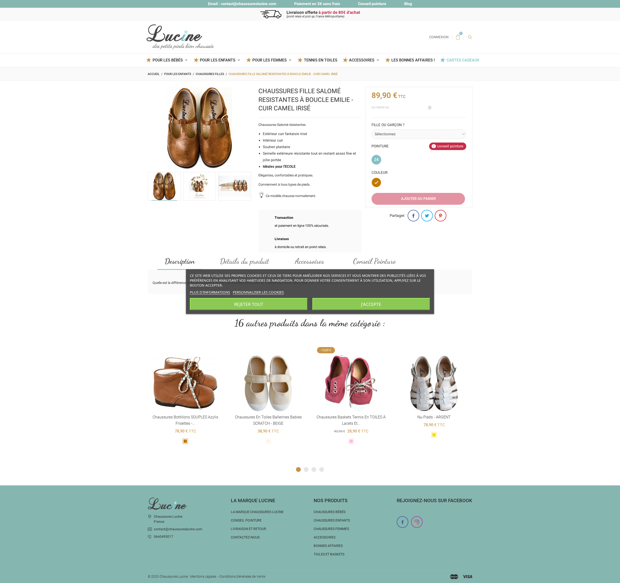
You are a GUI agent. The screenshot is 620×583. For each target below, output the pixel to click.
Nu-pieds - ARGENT (434, 417)
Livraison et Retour (248, 529)
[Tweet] (427, 215)
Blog (408, 3)
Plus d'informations (210, 291)
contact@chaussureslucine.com (248, 3)
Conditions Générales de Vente (242, 576)
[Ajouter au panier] (256, 347)
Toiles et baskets (329, 554)
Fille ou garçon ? (388, 125)
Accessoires (309, 261)
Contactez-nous (245, 537)
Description (180, 261)
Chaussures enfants (332, 520)
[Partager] (413, 215)
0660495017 (163, 536)
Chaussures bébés (330, 512)
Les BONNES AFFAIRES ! (413, 60)
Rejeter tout (248, 304)
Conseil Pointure (374, 261)
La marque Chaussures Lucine (257, 512)
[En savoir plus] (191, 347)
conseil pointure (450, 146)
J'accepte (371, 304)
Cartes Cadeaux (463, 60)
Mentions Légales (203, 576)
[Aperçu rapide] (179, 347)
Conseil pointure (372, 3)
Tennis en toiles (320, 60)
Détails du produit (244, 261)
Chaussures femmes (331, 529)
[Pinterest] (440, 215)
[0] (458, 37)
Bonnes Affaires (328, 546)
